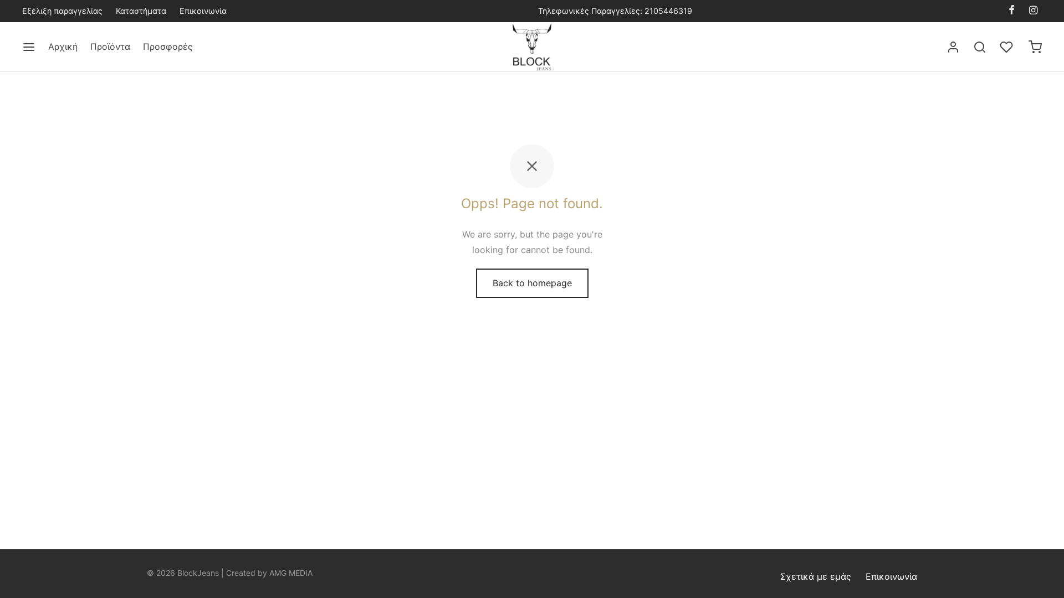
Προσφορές (168, 46)
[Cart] (1035, 47)
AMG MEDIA (291, 573)
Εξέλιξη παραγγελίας (62, 11)
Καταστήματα (141, 11)
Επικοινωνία (203, 11)
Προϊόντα (110, 46)
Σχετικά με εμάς (815, 576)
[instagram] (1033, 11)
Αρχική (63, 46)
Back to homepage (532, 282)
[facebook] (1011, 11)
